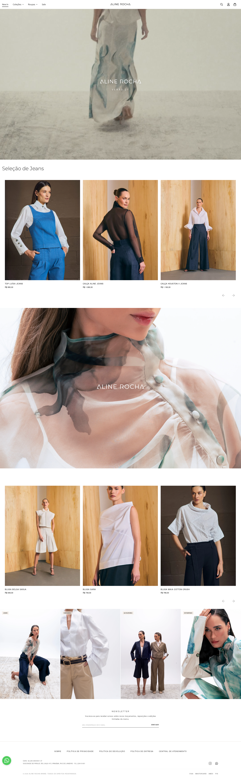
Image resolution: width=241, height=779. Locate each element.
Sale (44, 4)
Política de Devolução (112, 751)
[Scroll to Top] (235, 764)
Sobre (57, 751)
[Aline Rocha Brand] (120, 4)
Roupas (31, 4)
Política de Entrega (142, 751)
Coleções (17, 4)
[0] (235, 4)
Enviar (155, 725)
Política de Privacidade (80, 751)
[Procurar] (221, 4)
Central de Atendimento (173, 751)
